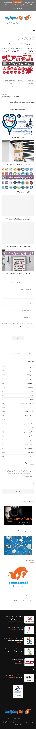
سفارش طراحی (18, 2)
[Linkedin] (17, 8)
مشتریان (20, 718)
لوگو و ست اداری (17, 432)
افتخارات (26, 718)
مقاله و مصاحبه (17, 444)
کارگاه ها (17, 420)
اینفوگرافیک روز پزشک (18, 137)
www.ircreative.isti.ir (18, 653)
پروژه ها (17, 387)
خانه (33, 37)
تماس (15, 5)
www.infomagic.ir (10, 677)
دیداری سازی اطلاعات (13, 83)
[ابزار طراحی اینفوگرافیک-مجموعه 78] (18, 233)
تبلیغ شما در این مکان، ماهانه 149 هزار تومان (22, 601)
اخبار (17, 367)
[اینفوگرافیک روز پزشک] (18, 124)
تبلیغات (5, 4)
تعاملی (17, 395)
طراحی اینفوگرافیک (16, 87)
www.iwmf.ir (13, 630)
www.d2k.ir (20, 642)
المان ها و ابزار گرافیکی (9, 80)
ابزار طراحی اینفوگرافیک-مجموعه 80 (18, 192)
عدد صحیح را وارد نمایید (26, 327)
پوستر (17, 391)
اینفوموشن (17, 383)
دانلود (26, 37)
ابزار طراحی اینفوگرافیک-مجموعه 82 (18, 165)
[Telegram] (12, 8)
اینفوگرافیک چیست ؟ (29, 2)
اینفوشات (10, 4)
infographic (29, 80)
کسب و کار (17, 428)
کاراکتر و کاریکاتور (17, 416)
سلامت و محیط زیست (17, 403)
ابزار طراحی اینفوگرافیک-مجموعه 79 (18, 219)
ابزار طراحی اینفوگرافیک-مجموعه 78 (18, 246)
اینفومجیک (16, 4)
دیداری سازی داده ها (28, 87)
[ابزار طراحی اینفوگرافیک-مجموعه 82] (18, 151)
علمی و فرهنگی (17, 408)
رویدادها (22, 4)
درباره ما (20, 5)
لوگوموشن (17, 436)
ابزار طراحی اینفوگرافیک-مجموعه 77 (18, 274)
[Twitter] (21, 8)
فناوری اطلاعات (17, 412)
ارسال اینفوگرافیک (7, 2)
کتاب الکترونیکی (17, 424)
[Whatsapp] (14, 8)
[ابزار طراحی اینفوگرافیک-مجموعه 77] (18, 260)
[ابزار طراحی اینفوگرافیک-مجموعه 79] (18, 205)
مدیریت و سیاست (17, 440)
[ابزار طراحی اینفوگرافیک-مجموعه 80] (18, 178)
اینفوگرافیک (30, 83)
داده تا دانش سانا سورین (13, 723)
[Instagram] (19, 8)
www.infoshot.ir (19, 664)
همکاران (17, 452)
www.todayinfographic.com (15, 621)
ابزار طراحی (20, 80)
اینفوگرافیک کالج (30, 4)
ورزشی (17, 456)
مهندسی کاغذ (17, 448)
